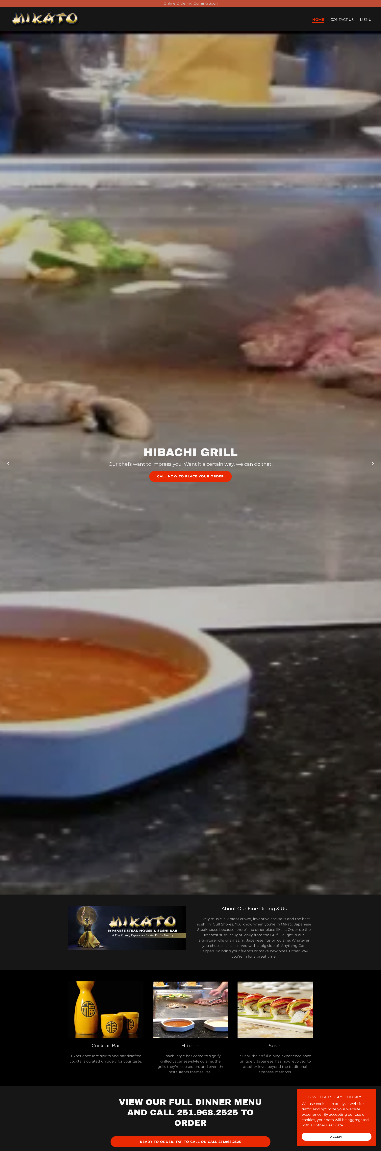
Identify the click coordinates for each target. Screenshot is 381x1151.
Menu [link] (365, 19)
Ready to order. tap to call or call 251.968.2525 (190, 1142)
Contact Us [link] (342, 19)
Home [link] (318, 19)
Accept (336, 1137)
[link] (45, 19)
